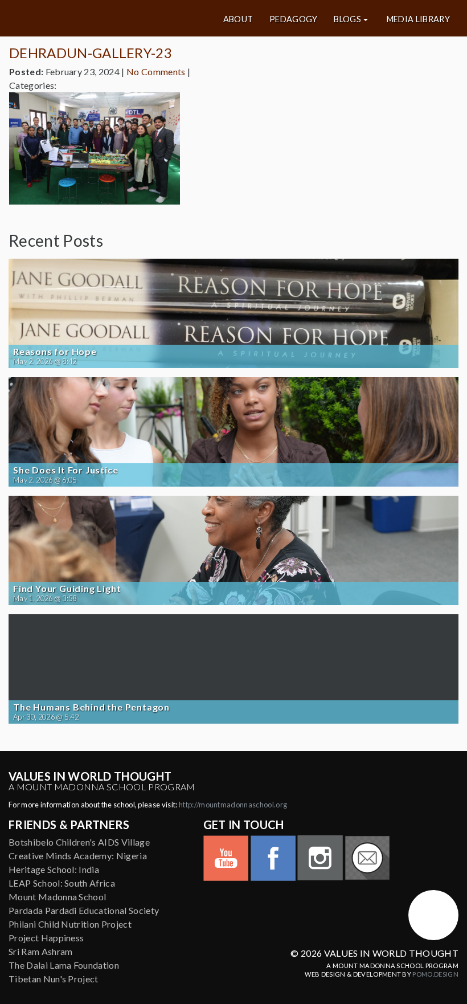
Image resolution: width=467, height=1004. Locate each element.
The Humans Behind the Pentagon (91, 707)
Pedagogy (293, 19)
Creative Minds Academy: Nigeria (78, 855)
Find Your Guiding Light (67, 588)
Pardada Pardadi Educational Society (84, 910)
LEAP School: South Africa (62, 883)
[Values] (83, 18)
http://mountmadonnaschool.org (233, 804)
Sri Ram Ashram (40, 951)
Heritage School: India (54, 869)
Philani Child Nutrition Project (70, 924)
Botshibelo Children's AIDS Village (79, 841)
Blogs (347, 19)
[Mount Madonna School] (433, 915)
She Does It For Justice (65, 470)
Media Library (418, 19)
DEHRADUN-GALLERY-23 (90, 52)
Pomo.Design (435, 974)
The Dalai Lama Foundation (64, 965)
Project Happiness (46, 937)
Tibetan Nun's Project (54, 978)
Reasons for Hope (55, 351)
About (238, 19)
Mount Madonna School (57, 896)
